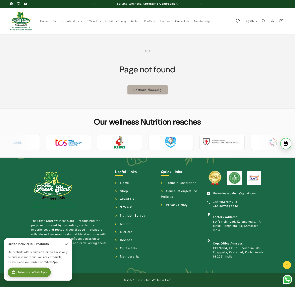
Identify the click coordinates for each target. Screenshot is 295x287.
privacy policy (176, 205)
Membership (129, 256)
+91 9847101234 (225, 202)
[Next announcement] (201, 4)
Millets (125, 224)
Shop (124, 191)
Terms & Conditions (181, 183)
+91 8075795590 (225, 206)
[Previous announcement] (94, 4)
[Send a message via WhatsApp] (287, 279)
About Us (127, 199)
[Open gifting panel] (285, 143)
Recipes (126, 240)
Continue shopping (147, 90)
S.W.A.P (126, 207)
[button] (57, 21)
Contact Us (128, 248)
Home (124, 183)
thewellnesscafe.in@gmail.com (234, 193)
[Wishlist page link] (238, 21)
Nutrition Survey (132, 215)
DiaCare (126, 232)
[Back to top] (287, 265)
